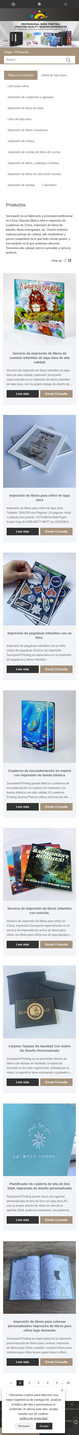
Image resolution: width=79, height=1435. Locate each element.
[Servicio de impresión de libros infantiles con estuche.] (39, 864)
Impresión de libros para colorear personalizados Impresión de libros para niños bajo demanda (39, 1326)
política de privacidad (33, 1418)
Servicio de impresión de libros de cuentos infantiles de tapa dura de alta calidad (40, 358)
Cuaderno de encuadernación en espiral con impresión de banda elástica (39, 773)
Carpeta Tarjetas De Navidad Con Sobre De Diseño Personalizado (39, 1048)
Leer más (22, 393)
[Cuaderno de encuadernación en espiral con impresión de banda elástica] (39, 726)
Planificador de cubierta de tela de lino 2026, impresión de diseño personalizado (39, 1186)
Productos (21, 52)
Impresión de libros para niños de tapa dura (39, 498)
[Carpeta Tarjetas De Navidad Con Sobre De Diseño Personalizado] (39, 1002)
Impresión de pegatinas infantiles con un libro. (40, 635)
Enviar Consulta (56, 393)
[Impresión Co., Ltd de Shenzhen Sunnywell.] (39, 14)
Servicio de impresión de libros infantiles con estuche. (39, 911)
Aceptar (44, 1426)
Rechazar (24, 1426)
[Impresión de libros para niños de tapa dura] (39, 451)
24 (68, 1382)
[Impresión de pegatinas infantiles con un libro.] (39, 589)
